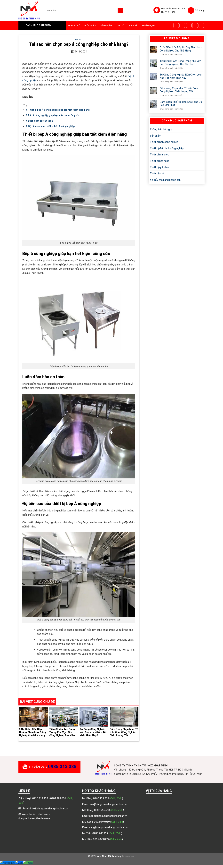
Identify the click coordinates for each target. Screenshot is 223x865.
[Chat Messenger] (8, 862)
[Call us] (201, 25)
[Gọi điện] (28, 862)
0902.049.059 (102, 821)
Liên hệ (133, 25)
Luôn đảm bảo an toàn (40, 120)
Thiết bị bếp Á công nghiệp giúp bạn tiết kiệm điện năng (59, 110)
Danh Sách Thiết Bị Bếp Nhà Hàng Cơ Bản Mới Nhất (181, 103)
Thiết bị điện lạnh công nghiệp (167, 148)
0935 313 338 (62, 766)
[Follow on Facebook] (176, 25)
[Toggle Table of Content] (24, 105)
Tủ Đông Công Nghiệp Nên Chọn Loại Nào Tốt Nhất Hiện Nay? (180, 76)
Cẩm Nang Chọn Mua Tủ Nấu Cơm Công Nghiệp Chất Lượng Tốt (179, 90)
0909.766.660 (102, 810)
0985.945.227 (100, 833)
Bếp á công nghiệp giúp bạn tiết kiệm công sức (54, 115)
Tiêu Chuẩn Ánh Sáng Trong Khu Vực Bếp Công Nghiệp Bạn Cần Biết (180, 62)
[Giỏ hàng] (196, 10)
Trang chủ (74, 25)
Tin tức (120, 25)
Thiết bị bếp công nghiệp (164, 142)
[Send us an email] (195, 25)
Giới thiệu (90, 25)
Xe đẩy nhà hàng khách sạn (165, 179)
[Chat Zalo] (19, 862)
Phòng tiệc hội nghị (161, 129)
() (116, 798)
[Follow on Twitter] (189, 25)
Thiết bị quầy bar (159, 167)
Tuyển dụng (148, 25)
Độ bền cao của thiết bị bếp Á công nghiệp (51, 126)
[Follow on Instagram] (182, 25)
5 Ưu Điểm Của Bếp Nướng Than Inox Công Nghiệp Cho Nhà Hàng (181, 49)
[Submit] (120, 10)
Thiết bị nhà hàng (159, 160)
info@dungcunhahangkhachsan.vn (49, 808)
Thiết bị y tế (157, 173)
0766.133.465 (101, 798)
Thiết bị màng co (159, 154)
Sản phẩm (106, 25)
